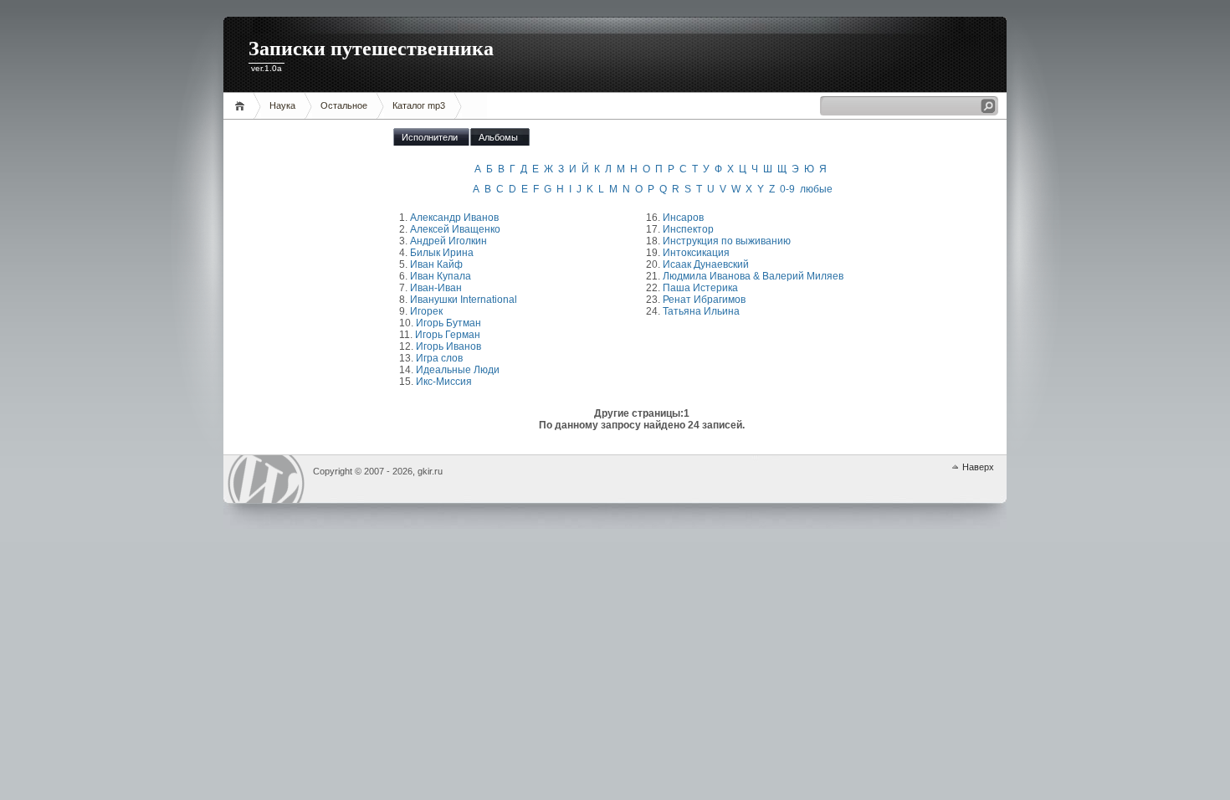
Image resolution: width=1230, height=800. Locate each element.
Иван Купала (440, 276)
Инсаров (683, 217)
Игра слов (439, 358)
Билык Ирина (442, 253)
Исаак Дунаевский (706, 264)
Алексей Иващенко (455, 229)
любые (816, 189)
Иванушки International (463, 299)
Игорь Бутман (448, 323)
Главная (242, 106)
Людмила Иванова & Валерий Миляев (753, 276)
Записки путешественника (371, 48)
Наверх (978, 467)
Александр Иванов (454, 217)
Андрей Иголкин (448, 241)
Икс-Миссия (444, 381)
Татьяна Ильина (701, 311)
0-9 (787, 189)
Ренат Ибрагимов (704, 299)
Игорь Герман (447, 335)
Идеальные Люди (458, 370)
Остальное (343, 105)
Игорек (426, 311)
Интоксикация (696, 253)
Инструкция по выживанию (727, 241)
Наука (282, 105)
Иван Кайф (436, 264)
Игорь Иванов (448, 346)
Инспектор (688, 229)
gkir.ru (266, 479)
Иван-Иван (436, 288)
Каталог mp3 (418, 105)
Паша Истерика (700, 288)
